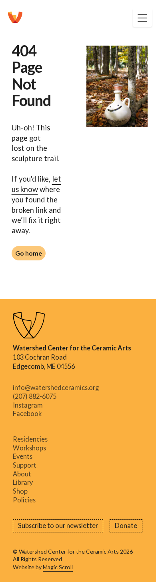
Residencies (30, 439)
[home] (15, 17)
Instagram (28, 405)
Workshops (29, 448)
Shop (20, 491)
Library (23, 482)
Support (24, 465)
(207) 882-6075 (34, 396)
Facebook (27, 414)
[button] (142, 17)
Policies (24, 500)
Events (22, 456)
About (22, 474)
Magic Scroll (58, 567)
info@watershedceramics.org (56, 388)
